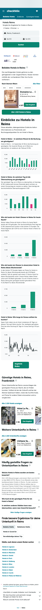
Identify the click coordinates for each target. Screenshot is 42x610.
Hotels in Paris (7, 558)
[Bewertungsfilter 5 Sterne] (28, 88)
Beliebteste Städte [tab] (23, 527)
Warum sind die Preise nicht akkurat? (16, 600)
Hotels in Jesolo (7, 555)
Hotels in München (8, 552)
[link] (21, 112)
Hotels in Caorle (7, 573)
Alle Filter (36, 84)
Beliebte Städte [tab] (8, 527)
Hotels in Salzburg (8, 561)
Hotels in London (8, 567)
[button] (3, 11)
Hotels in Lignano (8, 547)
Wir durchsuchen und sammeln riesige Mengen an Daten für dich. (17, 596)
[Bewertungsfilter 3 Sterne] (11, 88)
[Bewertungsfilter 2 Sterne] (4, 88)
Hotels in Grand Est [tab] (10, 532)
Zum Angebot (30, 105)
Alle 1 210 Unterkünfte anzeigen (14, 436)
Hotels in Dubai (7, 570)
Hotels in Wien (7, 564)
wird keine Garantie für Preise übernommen (15, 586)
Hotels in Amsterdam (9, 550)
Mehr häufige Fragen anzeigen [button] (21, 512)
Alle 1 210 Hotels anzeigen (12, 403)
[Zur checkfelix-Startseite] (13, 11)
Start (18, 608)
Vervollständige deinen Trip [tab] (12, 536)
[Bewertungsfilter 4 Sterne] (18, 88)
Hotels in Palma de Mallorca (11, 576)
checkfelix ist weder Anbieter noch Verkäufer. (19, 592)
